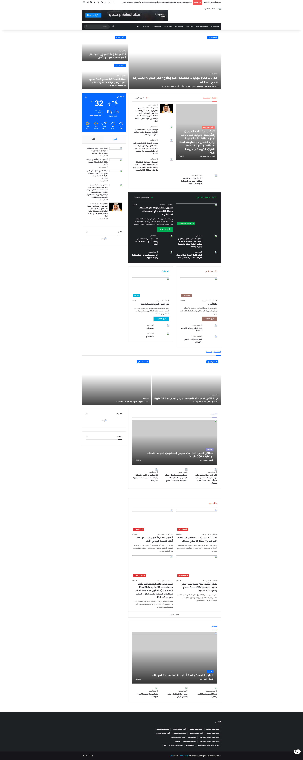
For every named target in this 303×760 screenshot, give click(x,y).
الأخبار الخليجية (215, 27)
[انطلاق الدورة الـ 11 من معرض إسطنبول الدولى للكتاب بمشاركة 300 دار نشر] (174, 442)
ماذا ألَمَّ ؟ (212, 304)
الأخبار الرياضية (168, 27)
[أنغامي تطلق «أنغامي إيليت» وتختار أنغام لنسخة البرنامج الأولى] (105, 47)
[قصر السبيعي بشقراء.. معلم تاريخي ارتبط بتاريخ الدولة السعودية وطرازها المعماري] (186, 469)
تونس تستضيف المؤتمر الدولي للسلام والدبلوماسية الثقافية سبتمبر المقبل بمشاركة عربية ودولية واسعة (190, 242)
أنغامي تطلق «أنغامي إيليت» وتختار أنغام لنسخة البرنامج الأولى (108, 56)
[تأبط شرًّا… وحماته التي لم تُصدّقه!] (216, 325)
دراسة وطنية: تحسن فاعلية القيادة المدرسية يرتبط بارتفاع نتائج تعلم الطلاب (146, 132)
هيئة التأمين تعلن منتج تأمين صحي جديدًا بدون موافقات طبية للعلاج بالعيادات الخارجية (107, 82)
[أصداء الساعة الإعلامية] (212, 9)
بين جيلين (150, 328)
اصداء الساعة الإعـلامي (178, 737)
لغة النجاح (150, 336)
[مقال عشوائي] (87, 2)
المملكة (177, 741)
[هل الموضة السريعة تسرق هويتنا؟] (157, 688)
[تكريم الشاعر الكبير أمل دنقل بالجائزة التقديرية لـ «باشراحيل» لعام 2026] (157, 469)
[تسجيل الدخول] (91, 2)
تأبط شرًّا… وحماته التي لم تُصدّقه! (191, 330)
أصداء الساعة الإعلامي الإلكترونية (209, 737)
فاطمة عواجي (190, 745)
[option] (151, 61)
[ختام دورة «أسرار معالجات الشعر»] (116, 381)
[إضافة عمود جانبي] (84, 2)
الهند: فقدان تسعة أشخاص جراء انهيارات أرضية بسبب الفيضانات (189, 256)
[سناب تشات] (94, 2)
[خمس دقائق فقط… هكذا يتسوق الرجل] (186, 688)
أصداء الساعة (183, 755)
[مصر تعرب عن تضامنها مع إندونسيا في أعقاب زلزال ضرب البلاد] (171, 236)
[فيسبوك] (102, 2)
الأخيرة (115, 139)
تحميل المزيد (174, 614)
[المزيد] (138, 26)
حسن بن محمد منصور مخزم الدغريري (208, 745)
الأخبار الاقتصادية (157, 27)
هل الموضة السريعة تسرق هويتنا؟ (147, 695)
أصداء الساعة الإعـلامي (212, 729)
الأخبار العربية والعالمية (202, 27)
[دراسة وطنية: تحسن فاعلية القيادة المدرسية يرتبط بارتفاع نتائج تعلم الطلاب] (171, 127)
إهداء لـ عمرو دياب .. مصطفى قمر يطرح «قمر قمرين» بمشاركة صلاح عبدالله (175, 80)
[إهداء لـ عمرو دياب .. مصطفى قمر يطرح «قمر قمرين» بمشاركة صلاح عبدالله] (175, 61)
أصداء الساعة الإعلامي (195, 729)
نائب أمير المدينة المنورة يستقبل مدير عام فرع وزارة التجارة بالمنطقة (191, 181)
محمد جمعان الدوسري (176, 745)
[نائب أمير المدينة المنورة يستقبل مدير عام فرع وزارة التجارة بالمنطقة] (216, 175)
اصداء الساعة (192, 737)
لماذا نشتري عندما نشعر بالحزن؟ (207, 695)
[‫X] (98, 2)
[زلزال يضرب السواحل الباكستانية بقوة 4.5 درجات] (171, 252)
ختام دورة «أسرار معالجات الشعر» (132, 402)
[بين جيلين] (168, 325)
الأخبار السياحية (179, 27)
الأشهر (93, 139)
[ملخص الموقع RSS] (105, 2)
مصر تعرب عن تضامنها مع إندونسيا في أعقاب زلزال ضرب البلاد (146, 241)
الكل (147, 98)
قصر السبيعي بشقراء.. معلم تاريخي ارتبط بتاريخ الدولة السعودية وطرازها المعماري (176, 478)
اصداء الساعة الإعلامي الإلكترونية (209, 741)
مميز (171, 755)
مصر (165, 745)
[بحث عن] (86, 27)
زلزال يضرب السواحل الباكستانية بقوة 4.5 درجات (145, 256)
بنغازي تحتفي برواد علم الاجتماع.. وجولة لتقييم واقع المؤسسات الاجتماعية (156, 211)
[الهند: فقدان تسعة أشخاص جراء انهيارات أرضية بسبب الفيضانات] (216, 252)
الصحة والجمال (119, 65)
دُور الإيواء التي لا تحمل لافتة (154, 304)
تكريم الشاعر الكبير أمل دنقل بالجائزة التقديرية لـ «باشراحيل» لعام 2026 (145, 478)
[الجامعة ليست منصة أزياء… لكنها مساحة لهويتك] (174, 658)
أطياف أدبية (146, 27)
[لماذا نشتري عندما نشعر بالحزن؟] (216, 688)
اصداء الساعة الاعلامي (189, 741)
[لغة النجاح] (168, 334)
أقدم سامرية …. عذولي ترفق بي (193, 341)
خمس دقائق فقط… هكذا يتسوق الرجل (177, 695)
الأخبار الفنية (189, 27)
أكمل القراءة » (165, 229)
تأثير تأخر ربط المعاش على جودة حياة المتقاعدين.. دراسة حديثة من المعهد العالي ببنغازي (205, 479)
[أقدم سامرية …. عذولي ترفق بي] (216, 336)
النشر (211, 156)
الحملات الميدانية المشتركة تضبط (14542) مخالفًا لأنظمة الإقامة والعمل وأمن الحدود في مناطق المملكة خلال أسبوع (145, 166)
